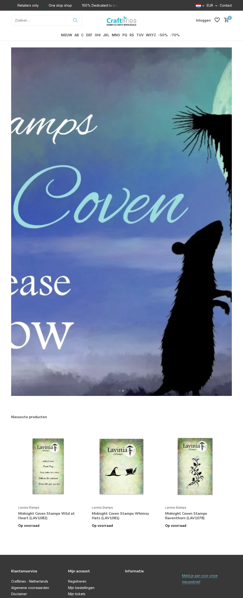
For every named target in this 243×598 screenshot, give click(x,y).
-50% (163, 35)
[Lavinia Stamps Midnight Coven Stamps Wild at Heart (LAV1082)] (48, 466)
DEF (89, 35)
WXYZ (151, 35)
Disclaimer (19, 594)
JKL (106, 35)
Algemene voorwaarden (30, 588)
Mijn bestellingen (81, 588)
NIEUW (66, 35)
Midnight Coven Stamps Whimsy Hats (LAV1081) (120, 516)
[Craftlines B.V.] (121, 20)
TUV (140, 35)
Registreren (77, 581)
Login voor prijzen (48, 535)
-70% (175, 35)
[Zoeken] (75, 20)
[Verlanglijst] (217, 20)
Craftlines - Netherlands (29, 581)
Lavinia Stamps (28, 507)
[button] (120, 391)
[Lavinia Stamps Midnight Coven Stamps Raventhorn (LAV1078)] (194, 466)
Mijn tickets (76, 594)
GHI (98, 35)
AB (77, 35)
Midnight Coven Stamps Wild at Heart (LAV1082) (46, 516)
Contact (226, 5)
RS (132, 35)
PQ (124, 35)
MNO (116, 35)
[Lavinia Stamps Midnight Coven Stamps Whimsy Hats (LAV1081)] (121, 466)
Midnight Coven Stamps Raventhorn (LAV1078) (186, 516)
